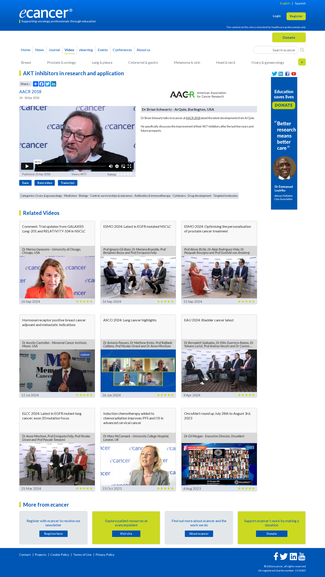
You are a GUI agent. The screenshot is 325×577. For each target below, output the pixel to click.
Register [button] (296, 16)
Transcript (68, 183)
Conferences (122, 50)
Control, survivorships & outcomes (111, 195)
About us (143, 50)
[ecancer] (47, 13)
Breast (26, 62)
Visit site (126, 533)
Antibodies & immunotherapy (152, 195)
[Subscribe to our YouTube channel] (293, 74)
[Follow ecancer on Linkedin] (293, 556)
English (285, 3)
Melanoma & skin (187, 62)
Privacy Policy (105, 554)
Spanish (300, 3)
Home (25, 50)
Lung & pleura (102, 62)
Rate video (44, 183)
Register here (53, 533)
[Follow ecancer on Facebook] (276, 556)
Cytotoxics (179, 195)
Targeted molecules (225, 195)
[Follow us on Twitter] (274, 74)
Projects (41, 554)
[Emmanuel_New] (284, 143)
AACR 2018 (193, 118)
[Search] (302, 50)
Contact (25, 554)
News (39, 50)
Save (25, 183)
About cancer (198, 533)
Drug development (199, 195)
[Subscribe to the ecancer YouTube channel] (302, 556)
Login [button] (277, 16)
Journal (54, 50)
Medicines (70, 195)
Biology (83, 195)
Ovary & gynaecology (267, 62)
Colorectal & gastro (143, 62)
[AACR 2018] (197, 94)
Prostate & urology (61, 62)
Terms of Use (82, 554)
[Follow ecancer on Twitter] (284, 556)
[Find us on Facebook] (287, 74)
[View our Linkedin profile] (281, 74)
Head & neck (225, 62)
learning (86, 50)
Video (69, 50)
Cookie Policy (59, 554)
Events (103, 50)
